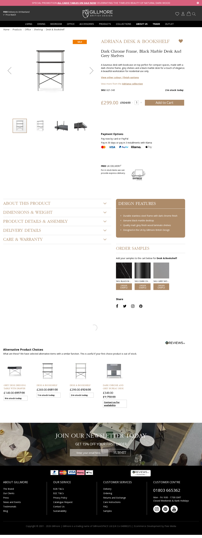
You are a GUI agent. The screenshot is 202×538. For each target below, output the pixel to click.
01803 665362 (166, 490)
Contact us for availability (112, 404)
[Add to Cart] (124, 286)
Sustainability (59, 510)
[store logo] (98, 13)
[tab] (57, 203)
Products (17, 29)
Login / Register (183, 14)
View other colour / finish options (120, 77)
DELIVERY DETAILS (22, 230)
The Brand (8, 488)
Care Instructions (112, 502)
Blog (5, 510)
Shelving (38, 29)
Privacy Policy (60, 497)
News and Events (12, 502)
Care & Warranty (23, 239)
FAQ (105, 506)
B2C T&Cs (58, 493)
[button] (9, 70)
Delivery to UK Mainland (16, 12)
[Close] (198, 3)
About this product (26, 203)
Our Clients (8, 493)
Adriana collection (132, 83)
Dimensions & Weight (27, 212)
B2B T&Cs (58, 488)
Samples (107, 510)
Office (28, 29)
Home (6, 29)
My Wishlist (177, 14)
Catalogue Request (63, 502)
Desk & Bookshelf (47, 385)
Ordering (107, 493)
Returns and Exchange (114, 497)
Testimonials (9, 506)
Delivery (107, 488)
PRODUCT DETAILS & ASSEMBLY (35, 221)
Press (6, 497)
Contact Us (59, 506)
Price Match (11, 14)
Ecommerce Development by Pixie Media (155, 526)
